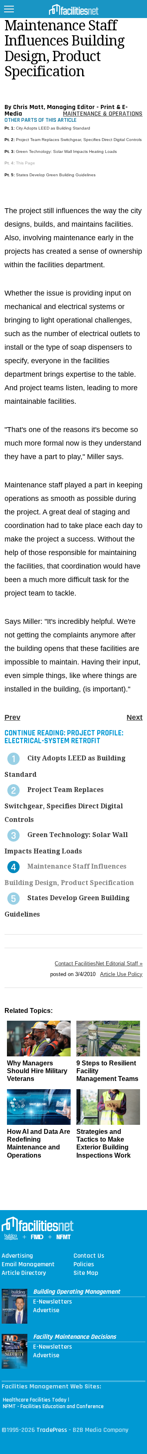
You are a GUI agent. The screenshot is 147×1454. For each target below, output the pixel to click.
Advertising (17, 1256)
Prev (12, 717)
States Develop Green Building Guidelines (56, 175)
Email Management (28, 1264)
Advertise (46, 1310)
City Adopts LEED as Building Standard (53, 128)
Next (135, 717)
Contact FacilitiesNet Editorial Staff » (99, 963)
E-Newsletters (52, 1302)
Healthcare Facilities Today (35, 1400)
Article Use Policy (121, 974)
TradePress (51, 1430)
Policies (84, 1264)
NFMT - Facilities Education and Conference (53, 1406)
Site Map (86, 1273)
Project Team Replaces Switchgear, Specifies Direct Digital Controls (79, 139)
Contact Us (89, 1256)
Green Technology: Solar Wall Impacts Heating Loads (66, 151)
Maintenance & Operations (103, 113)
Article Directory (24, 1273)
